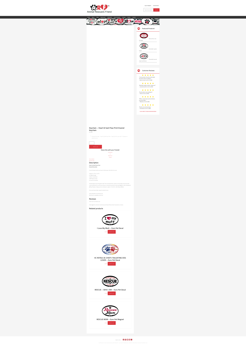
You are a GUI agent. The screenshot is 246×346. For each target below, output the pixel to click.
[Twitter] (128, 340)
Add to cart (95, 146)
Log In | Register (148, 5)
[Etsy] (132, 340)
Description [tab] (91, 159)
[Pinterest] (130, 340)
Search (156, 10)
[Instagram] (126, 340)
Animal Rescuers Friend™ (99, 8)
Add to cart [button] (111, 231)
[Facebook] (124, 340)
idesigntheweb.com (142, 342)
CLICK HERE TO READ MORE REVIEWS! (148, 111)
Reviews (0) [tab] (91, 160)
